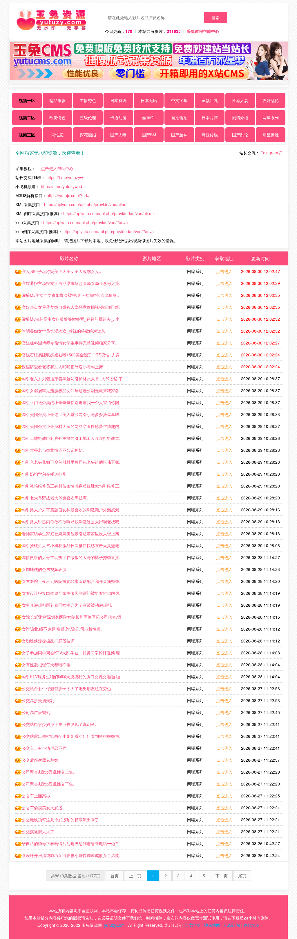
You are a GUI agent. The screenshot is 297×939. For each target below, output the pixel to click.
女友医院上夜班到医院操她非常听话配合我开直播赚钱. (71, 581)
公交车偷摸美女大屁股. (43, 808)
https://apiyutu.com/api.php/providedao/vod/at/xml (109, 213)
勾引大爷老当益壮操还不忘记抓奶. (53, 450)
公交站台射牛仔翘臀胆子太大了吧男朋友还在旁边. (67, 688)
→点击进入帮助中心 (55, 168)
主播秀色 (88, 100)
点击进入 (224, 271)
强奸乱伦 (270, 100)
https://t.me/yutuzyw (64, 177)
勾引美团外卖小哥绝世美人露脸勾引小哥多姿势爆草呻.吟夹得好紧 (67, 415)
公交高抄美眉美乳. (38, 700)
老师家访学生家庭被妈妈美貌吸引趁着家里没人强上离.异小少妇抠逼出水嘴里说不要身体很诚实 (67, 535)
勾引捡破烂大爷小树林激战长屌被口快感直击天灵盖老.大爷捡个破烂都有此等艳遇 (67, 546)
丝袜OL (149, 117)
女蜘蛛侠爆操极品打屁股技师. (49, 641)
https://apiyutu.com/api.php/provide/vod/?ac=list (87, 222)
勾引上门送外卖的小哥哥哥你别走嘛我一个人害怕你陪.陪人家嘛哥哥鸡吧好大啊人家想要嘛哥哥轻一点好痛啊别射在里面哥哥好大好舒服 (68, 403)
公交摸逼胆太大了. (38, 831)
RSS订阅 (232, 925)
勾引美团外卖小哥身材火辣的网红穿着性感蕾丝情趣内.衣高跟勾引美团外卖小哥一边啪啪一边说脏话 (67, 427)
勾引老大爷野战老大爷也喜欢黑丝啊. (55, 498)
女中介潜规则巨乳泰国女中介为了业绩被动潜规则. (67, 605)
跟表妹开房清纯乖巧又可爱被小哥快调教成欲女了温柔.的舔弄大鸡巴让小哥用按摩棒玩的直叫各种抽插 (67, 856)
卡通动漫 (118, 117)
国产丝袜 (179, 135)
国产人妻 (118, 135)
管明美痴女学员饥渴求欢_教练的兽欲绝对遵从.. (65, 331)
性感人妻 (240, 100)
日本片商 (210, 117)
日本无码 (149, 100)
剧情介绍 (240, 117)
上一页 (135, 876)
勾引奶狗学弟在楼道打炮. (45, 474)
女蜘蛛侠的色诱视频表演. (45, 569)
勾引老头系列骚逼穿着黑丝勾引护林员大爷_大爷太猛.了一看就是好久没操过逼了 (69, 380)
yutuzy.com (114, 925)
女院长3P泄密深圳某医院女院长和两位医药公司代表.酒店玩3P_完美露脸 (68, 618)
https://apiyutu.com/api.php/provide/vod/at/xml (86, 204)
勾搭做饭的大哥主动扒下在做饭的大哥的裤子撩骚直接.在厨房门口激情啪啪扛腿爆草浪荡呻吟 (67, 558)
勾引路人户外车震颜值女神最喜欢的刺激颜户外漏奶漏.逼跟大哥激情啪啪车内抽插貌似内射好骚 (67, 511)
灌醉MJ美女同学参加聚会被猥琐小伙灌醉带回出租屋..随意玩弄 (67, 296)
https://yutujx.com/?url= (68, 195)
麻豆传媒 (210, 135)
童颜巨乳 (210, 100)
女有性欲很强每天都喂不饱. (47, 664)
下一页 (221, 876)
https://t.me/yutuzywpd (61, 186)
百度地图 (192, 925)
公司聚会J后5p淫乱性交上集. (48, 772)
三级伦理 (88, 117)
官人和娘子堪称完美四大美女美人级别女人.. (61, 271)
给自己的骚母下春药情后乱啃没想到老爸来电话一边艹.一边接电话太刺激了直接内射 (67, 844)
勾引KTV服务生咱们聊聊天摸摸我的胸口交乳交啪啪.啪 (71, 676)
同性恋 (57, 135)
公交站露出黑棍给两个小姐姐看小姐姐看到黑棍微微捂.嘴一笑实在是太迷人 (67, 737)
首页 (115, 876)
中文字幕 (179, 100)
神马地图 (212, 925)
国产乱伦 (240, 135)
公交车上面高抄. (36, 796)
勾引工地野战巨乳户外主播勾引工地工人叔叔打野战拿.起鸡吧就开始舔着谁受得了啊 (67, 439)
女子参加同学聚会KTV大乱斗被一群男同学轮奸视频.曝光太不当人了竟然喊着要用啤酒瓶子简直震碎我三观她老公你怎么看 (68, 654)
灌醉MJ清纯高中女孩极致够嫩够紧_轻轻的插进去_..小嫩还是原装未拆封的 (67, 320)
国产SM (149, 135)
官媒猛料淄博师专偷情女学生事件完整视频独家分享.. (69, 343)
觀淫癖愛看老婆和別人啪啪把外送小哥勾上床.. (63, 366)
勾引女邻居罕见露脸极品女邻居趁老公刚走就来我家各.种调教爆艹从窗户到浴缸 (67, 392)
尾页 (242, 876)
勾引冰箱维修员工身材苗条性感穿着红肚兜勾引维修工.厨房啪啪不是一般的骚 (67, 487)
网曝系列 (270, 117)
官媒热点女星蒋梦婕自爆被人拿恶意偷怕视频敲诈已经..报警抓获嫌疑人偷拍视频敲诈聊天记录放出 (68, 308)
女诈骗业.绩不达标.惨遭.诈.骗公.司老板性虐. (62, 629)
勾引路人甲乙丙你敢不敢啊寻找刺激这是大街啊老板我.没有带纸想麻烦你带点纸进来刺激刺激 (67, 523)
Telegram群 (271, 153)
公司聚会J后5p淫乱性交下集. (48, 784)
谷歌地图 (251, 925)
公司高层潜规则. (36, 712)
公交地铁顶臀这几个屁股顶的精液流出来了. (61, 819)
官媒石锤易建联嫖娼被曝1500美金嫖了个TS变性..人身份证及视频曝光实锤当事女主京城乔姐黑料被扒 (67, 356)
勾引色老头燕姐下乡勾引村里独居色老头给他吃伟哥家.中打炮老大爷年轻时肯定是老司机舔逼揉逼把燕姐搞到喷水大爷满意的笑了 (68, 463)
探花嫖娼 (88, 135)
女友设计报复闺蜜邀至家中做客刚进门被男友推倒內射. (71, 593)
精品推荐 (57, 100)
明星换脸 (270, 135)
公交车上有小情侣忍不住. (45, 748)
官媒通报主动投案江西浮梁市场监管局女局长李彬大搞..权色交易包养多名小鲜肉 (68, 284)
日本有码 (118, 100)
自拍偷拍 (179, 117)
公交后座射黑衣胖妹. (40, 760)
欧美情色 (57, 117)
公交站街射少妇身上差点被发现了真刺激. (59, 724)
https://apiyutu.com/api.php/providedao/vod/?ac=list (109, 231)
